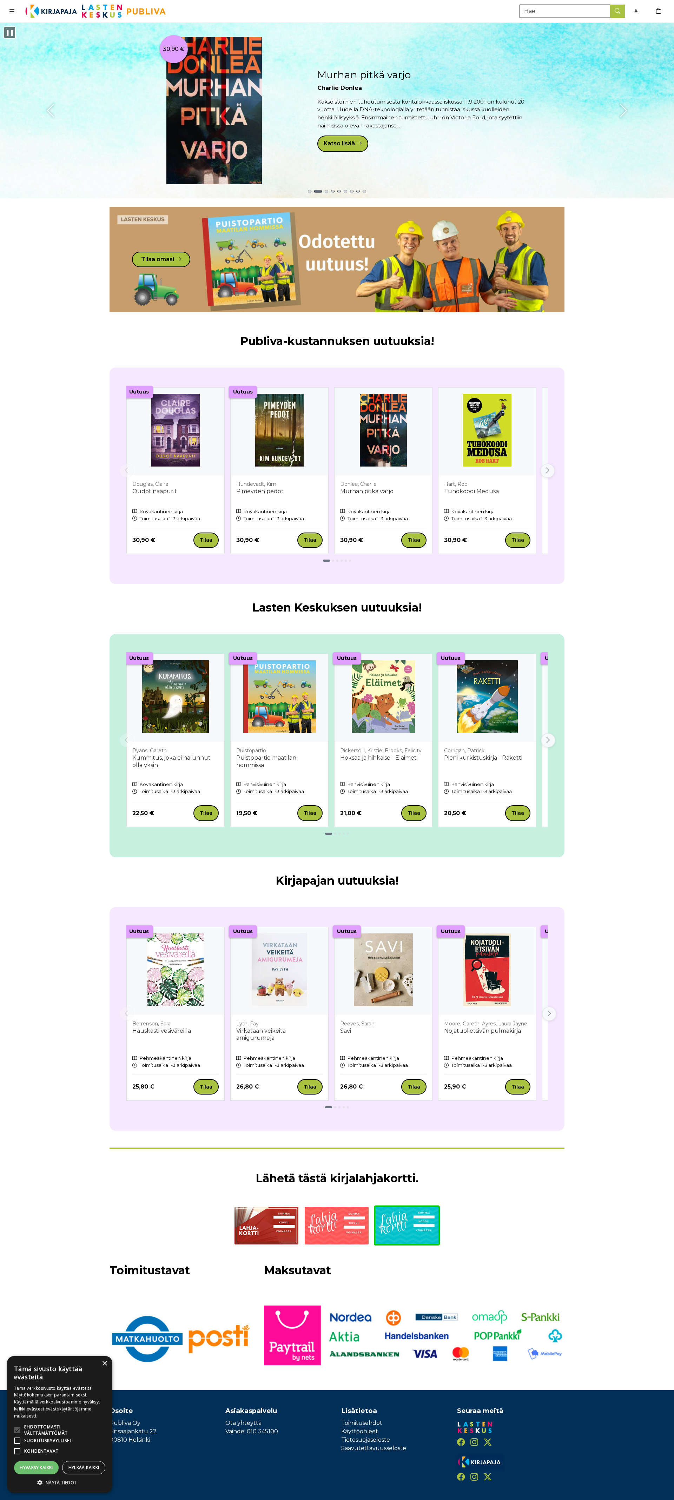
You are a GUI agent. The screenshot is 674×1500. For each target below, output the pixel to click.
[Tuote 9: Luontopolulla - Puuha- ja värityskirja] (364, 191)
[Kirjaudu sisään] (636, 11)
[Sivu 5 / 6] (346, 561)
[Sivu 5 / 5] (348, 834)
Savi (345, 1030)
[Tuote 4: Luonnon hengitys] (333, 191)
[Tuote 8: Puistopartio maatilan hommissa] (358, 191)
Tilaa (206, 540)
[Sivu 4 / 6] (342, 561)
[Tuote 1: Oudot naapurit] (309, 191)
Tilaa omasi (158, 259)
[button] (59, 1482)
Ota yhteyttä (243, 1423)
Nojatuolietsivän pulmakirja (482, 1030)
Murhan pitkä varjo (364, 75)
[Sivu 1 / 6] (326, 561)
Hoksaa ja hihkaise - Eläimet (378, 757)
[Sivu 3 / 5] (339, 834)
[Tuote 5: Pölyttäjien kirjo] (339, 191)
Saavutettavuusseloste (373, 1448)
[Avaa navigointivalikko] (12, 11)
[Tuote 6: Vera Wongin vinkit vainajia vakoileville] (345, 191)
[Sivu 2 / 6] (333, 561)
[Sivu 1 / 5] (328, 834)
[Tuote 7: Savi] (351, 191)
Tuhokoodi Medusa (471, 491)
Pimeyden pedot (260, 491)
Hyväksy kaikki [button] (36, 1468)
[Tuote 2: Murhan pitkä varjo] (318, 191)
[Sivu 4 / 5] (344, 834)
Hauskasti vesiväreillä (161, 1030)
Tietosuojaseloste (365, 1439)
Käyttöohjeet (359, 1431)
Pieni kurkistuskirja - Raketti (483, 757)
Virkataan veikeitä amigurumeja (261, 1034)
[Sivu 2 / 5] (335, 834)
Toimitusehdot (361, 1423)
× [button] (104, 1363)
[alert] (59, 1424)
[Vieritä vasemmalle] (126, 471)
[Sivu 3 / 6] (337, 561)
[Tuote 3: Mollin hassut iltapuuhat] (326, 191)
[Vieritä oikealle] (548, 471)
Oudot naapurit (154, 491)
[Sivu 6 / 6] (350, 561)
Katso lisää (340, 143)
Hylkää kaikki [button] (83, 1468)
